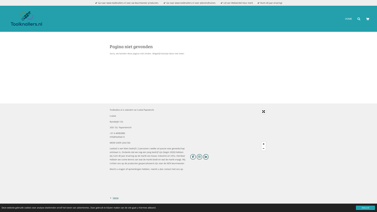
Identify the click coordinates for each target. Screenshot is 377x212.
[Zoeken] (358, 19)
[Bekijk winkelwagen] (367, 19)
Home (116, 198)
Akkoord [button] (365, 208)
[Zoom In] (263, 144)
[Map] (228, 130)
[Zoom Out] (263, 148)
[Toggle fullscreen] (263, 111)
